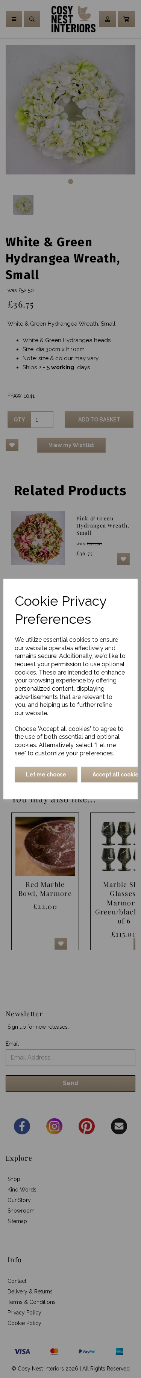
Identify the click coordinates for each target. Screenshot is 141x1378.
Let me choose (46, 775)
